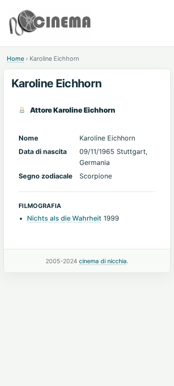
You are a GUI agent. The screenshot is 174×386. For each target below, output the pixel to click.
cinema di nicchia (103, 261)
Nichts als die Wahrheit (64, 218)
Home (15, 58)
